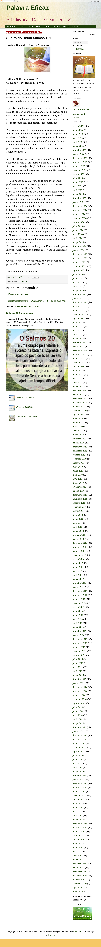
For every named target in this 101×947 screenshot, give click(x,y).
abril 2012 (77, 815)
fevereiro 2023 (79, 294)
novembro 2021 (80, 354)
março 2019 (78, 482)
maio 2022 (78, 330)
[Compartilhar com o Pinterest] (38, 278)
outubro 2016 (79, 598)
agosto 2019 (78, 462)
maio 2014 (78, 715)
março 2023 (78, 290)
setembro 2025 (80, 170)
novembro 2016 (80, 594)
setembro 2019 (80, 458)
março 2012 (78, 819)
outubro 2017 (79, 550)
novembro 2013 (80, 739)
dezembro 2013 (80, 735)
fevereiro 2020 (79, 438)
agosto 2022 (78, 318)
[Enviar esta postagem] (28, 277)
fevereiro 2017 (79, 582)
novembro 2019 (80, 450)
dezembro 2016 (80, 590)
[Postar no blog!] (34, 278)
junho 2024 (78, 230)
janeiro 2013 (78, 779)
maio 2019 (78, 474)
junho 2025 (78, 182)
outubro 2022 (79, 310)
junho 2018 (78, 518)
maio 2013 (78, 763)
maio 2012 (78, 811)
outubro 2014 (79, 695)
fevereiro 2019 (79, 486)
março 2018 (78, 530)
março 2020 (78, 434)
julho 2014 (78, 707)
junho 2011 (78, 847)
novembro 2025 (80, 161)
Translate (80, 48)
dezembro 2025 (80, 157)
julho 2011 (78, 843)
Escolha (47, 26)
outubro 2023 (79, 262)
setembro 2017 (80, 554)
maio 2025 (78, 186)
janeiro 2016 (78, 635)
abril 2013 (77, 767)
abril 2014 (77, 719)
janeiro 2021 (78, 394)
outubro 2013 (79, 743)
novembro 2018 (80, 498)
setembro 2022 (80, 314)
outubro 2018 (79, 502)
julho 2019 (78, 466)
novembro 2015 (80, 643)
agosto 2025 (78, 174)
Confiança (56, 26)
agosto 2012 (78, 799)
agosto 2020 (78, 414)
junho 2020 (78, 422)
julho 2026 (78, 129)
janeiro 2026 (78, 153)
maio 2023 (78, 282)
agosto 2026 (78, 125)
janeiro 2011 (78, 867)
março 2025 (78, 194)
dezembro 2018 (80, 494)
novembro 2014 (80, 691)
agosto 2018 (78, 510)
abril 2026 (77, 141)
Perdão (38, 26)
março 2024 (78, 242)
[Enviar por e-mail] (32, 278)
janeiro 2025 (78, 202)
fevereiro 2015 (79, 679)
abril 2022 (77, 334)
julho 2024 (78, 226)
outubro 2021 (79, 358)
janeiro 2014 (78, 731)
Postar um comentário (18, 293)
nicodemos (78, 931)
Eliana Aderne (81, 109)
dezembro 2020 (80, 398)
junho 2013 (78, 759)
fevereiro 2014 (79, 727)
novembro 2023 (80, 258)
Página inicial (11, 26)
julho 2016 (78, 610)
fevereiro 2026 (79, 149)
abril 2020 (77, 430)
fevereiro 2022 (79, 342)
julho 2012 (78, 803)
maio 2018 (78, 522)
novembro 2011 (80, 827)
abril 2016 (77, 622)
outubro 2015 (79, 647)
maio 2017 (78, 570)
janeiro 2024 (78, 250)
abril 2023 (77, 286)
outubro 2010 (79, 879)
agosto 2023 (78, 270)
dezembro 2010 (80, 871)
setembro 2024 (80, 218)
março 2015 (78, 675)
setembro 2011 (80, 835)
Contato (21, 26)
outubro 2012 (79, 791)
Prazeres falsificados (26, 406)
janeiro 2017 (78, 586)
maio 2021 (78, 378)
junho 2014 (78, 711)
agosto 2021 (78, 366)
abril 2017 (77, 574)
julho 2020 (78, 418)
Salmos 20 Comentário (20, 313)
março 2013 (78, 771)
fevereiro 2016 (79, 631)
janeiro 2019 (78, 490)
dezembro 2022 (80, 302)
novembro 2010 (80, 875)
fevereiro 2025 (79, 198)
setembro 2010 (80, 883)
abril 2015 (77, 671)
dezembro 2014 (80, 687)
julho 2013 (78, 755)
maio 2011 (78, 851)
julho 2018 (78, 514)
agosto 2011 (78, 839)
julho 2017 (78, 562)
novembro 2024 (80, 210)
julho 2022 (78, 322)
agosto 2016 (78, 606)
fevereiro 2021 (79, 390)
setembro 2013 (80, 747)
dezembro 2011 (80, 823)
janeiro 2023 (78, 298)
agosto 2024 (78, 222)
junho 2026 (78, 133)
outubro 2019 (79, 454)
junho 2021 (78, 374)
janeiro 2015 (78, 683)
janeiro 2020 (78, 442)
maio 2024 (78, 234)
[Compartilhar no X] (35, 278)
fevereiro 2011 (79, 863)
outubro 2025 (79, 166)
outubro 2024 (79, 214)
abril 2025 (77, 190)
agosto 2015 (78, 655)
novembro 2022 (80, 306)
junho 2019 (78, 470)
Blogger (51, 934)
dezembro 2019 (80, 446)
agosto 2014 (78, 703)
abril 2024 (77, 238)
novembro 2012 (80, 787)
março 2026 (78, 145)
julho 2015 (78, 659)
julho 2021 (78, 370)
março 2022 (78, 338)
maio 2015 (78, 667)
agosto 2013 (78, 751)
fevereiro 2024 (79, 246)
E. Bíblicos (76, 26)
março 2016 (78, 627)
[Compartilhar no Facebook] (37, 278)
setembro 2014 (80, 699)
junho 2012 (78, 807)
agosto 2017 (78, 558)
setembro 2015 (80, 651)
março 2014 (78, 723)
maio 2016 (78, 618)
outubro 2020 (79, 406)
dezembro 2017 (80, 542)
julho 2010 (78, 891)
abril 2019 (77, 478)
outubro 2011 (79, 831)
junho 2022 (78, 326)
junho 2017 (78, 566)
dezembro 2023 (80, 254)
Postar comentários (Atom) (27, 306)
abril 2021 (77, 382)
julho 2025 (78, 178)
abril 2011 (77, 855)
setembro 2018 (80, 506)
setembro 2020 (80, 410)
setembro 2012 (80, 795)
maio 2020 (78, 426)
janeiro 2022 (78, 346)
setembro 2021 (80, 362)
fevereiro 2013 (79, 775)
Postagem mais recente (17, 300)
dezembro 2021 (80, 350)
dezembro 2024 (80, 206)
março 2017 (78, 578)
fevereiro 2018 (79, 534)
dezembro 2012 (80, 783)
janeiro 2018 (78, 538)
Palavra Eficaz (27, 7)
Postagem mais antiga (57, 300)
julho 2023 (78, 274)
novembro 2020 (80, 402)
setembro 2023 (80, 266)
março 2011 (78, 859)
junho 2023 (78, 278)
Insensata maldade (25, 396)
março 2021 (78, 386)
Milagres (66, 26)
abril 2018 (77, 526)
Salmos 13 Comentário (27, 416)
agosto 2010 (78, 887)
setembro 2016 (80, 602)
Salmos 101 (23, 281)
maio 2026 (78, 137)
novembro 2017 (80, 546)
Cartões (30, 26)
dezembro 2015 (80, 639)
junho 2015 (78, 663)
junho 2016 (78, 614)
